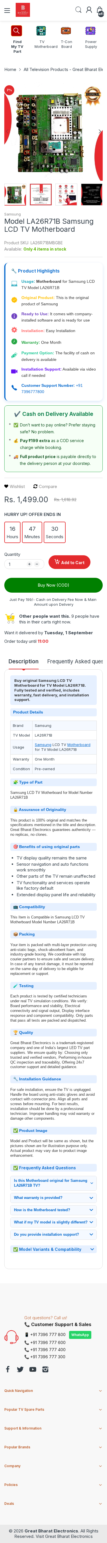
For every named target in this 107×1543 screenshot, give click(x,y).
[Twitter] (20, 1370)
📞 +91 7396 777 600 (45, 1342)
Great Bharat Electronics (51, 1531)
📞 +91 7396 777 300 (44, 1356)
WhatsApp (80, 1335)
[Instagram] (45, 1370)
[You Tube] (32, 1370)
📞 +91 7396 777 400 (45, 1349)
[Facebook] (7, 1370)
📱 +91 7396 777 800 (45, 1334)
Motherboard (78, 744)
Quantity (12, 554)
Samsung (12, 214)
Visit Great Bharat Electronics (64, 1536)
